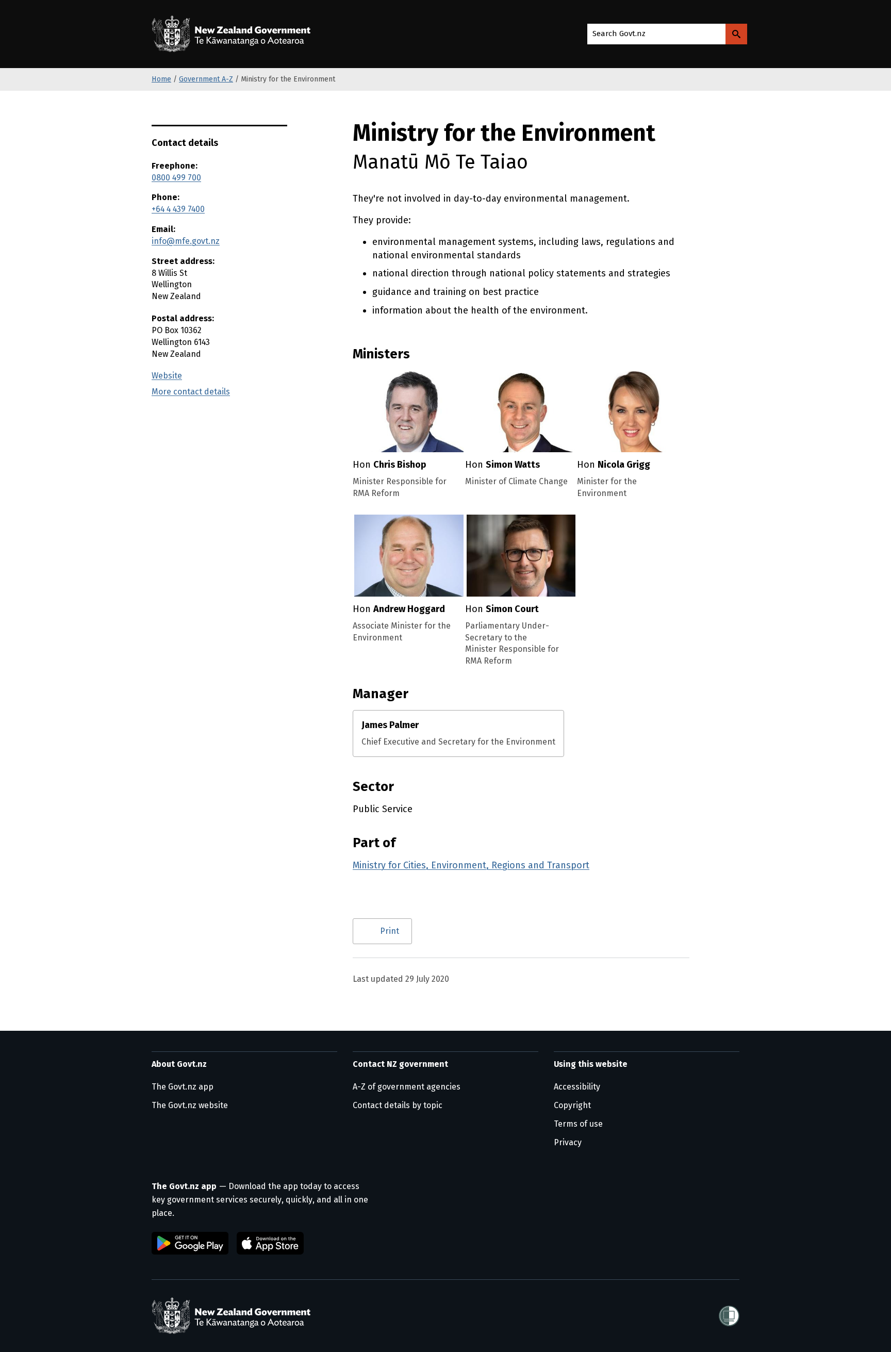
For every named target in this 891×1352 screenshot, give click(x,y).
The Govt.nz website (190, 1105)
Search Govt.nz (619, 33)
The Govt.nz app (182, 1087)
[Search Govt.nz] (736, 34)
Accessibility (577, 1087)
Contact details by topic (397, 1105)
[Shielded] (729, 1316)
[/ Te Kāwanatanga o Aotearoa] (234, 34)
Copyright (572, 1105)
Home (161, 79)
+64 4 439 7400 (178, 209)
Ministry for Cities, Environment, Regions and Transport (471, 865)
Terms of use (578, 1124)
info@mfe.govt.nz (186, 241)
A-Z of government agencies (406, 1087)
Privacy (568, 1142)
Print (389, 931)
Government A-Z (206, 79)
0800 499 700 (176, 178)
